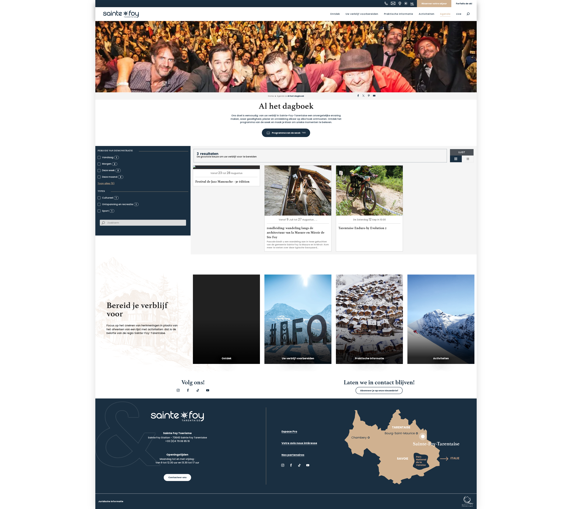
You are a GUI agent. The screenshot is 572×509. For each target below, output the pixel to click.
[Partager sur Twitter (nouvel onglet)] (363, 96)
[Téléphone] (386, 3)
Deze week (110, 170)
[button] (468, 14)
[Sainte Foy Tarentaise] (121, 14)
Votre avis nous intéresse (299, 443)
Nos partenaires (293, 455)
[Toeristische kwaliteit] (468, 501)
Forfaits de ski (464, 3)
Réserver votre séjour (434, 3)
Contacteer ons (177, 477)
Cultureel (109, 197)
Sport (107, 211)
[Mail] (393, 3)
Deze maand (111, 177)
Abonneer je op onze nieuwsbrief (379, 390)
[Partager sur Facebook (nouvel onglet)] (358, 96)
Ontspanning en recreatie (119, 204)
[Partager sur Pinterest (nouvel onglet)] (369, 96)
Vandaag (109, 157)
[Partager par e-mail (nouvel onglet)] (374, 96)
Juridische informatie (110, 501)
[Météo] (406, 3)
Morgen (108, 163)
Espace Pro (289, 431)
